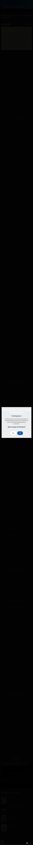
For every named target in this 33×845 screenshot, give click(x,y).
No (13, 433)
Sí (20, 433)
